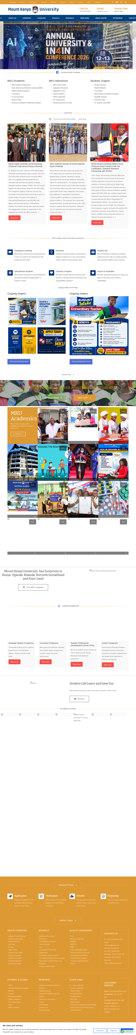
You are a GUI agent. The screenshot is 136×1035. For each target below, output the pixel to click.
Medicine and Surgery (15, 939)
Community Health (14, 963)
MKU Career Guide (59, 85)
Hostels (10, 993)
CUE (72, 936)
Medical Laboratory (14, 955)
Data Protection (75, 1010)
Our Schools (17, 434)
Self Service (33, 2)
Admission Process (66, 885)
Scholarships (43, 1004)
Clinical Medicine (14, 941)
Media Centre (101, 18)
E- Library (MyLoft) (76, 985)
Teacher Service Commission (80, 952)
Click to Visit (118, 11)
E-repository (16, 94)
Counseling (98, 91)
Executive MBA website (47, 966)
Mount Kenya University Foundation (107, 94)
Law (40, 947)
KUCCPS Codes (100, 100)
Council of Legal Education (79, 961)
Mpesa (72, 2)
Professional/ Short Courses (62, 103)
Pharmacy (11, 944)
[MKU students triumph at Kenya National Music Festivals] (68, 142)
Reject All (114, 1030)
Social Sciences (44, 944)
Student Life (102, 251)
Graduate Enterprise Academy (18, 988)
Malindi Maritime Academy (20, 91)
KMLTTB (73, 944)
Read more (14, 218)
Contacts (98, 2)
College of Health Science (17, 936)
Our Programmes (59, 100)
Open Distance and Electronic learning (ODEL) (27, 88)
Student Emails (75, 996)
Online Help (120, 1000)
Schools (55, 18)
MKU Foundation (14, 1007)
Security (62, 2)
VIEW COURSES (52, 398)
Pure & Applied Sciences (47, 941)
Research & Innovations (47, 999)
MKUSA (10, 991)
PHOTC (73, 963)
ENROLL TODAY (66, 921)
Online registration (59, 97)
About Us (12, 18)
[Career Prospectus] (115, 627)
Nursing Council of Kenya (78, 955)
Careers (44, 2)
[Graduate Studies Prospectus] (21, 627)
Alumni (22, 2)
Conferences (43, 1007)
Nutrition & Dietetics (14, 961)
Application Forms (59, 91)
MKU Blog (73, 999)
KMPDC (73, 941)
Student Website (100, 88)
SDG (88, 2)
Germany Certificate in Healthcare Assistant (26, 103)
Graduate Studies (45, 991)
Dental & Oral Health (15, 952)
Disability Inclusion (101, 97)
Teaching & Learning (23, 251)
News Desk (84, 18)
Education (42, 939)
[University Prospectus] (53, 627)
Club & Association (14, 1002)
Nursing (10, 947)
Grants (41, 1002)
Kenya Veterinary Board (78, 958)
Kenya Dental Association (78, 950)
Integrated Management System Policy (83, 1004)
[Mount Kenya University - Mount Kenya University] (33, 9)
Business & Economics (47, 936)
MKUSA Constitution (15, 996)
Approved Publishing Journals (49, 993)
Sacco (81, 2)
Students (13, 2)
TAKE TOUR (83, 398)
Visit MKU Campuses (34, 587)
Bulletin (41, 996)
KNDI (72, 947)
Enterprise (117, 18)
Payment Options (59, 94)
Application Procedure (60, 88)
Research (70, 18)
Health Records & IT (15, 958)
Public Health (12, 950)
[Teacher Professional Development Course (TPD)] (84, 627)
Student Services (100, 85)
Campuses (41, 18)
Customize (100, 1030)
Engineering (43, 952)
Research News (44, 1010)
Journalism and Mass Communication (52, 958)
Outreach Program (64, 271)
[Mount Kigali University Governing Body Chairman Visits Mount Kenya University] (26, 142)
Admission (27, 18)
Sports (10, 1004)
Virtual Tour (67, 375)
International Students (23, 271)
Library (53, 2)
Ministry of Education (77, 939)
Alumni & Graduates (105, 271)
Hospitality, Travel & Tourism (48, 955)
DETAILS (80, 699)
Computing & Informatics (47, 950)
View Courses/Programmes (19, 361)
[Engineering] (53, 425)
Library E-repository (77, 988)
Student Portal (16, 100)
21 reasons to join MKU (102, 103)
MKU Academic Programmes (21, 85)
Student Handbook (14, 999)
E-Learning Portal (17, 97)
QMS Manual (74, 1002)
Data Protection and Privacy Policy (82, 1007)
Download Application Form (81, 361)
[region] (68, 1028)
